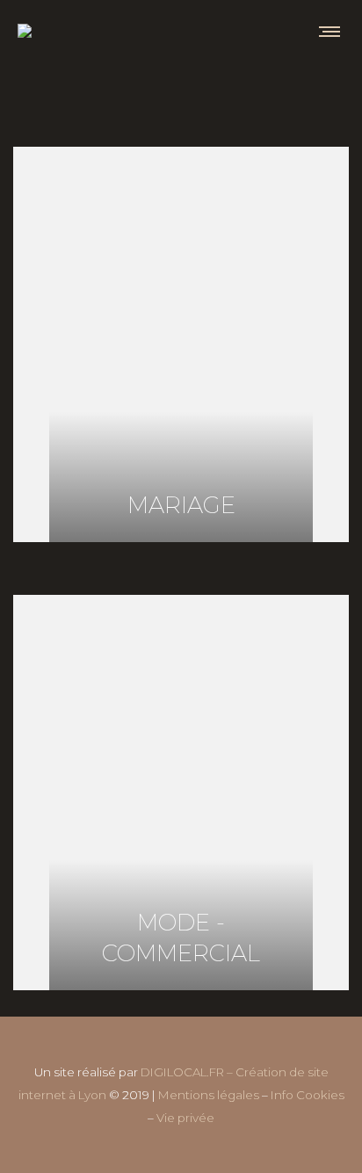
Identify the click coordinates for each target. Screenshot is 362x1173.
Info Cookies (307, 1095)
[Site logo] (25, 31)
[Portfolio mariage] (181, 344)
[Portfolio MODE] (181, 792)
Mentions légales (208, 1095)
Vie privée (185, 1118)
